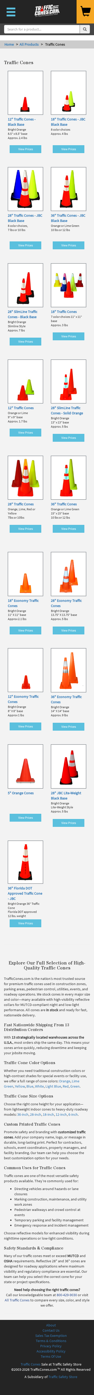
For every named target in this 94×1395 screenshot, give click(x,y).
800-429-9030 (67, 1295)
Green (75, 1086)
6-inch (73, 1114)
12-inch (61, 1114)
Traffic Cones (30, 1364)
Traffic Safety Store (62, 1376)
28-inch (35, 1114)
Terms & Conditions (51, 1340)
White (39, 1086)
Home (9, 44)
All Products (29, 44)
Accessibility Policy (51, 1351)
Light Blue (53, 1086)
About (51, 1325)
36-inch (22, 1114)
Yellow (20, 1086)
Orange (64, 1081)
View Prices (25, 149)
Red (66, 1086)
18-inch (48, 1114)
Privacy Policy (51, 1346)
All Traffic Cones (17, 1300)
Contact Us (51, 1330)
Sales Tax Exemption (51, 1335)
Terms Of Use (51, 1356)
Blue (29, 1086)
